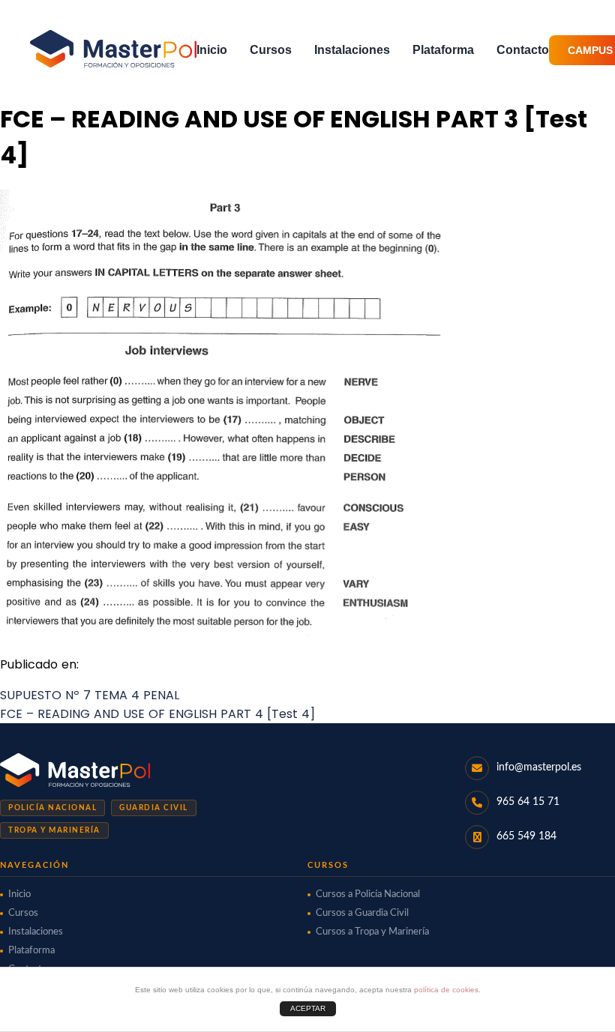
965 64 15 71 (528, 802)
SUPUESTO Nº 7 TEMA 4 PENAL (89, 695)
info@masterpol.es (538, 767)
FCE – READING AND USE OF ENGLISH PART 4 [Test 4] (157, 713)
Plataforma (443, 49)
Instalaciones (352, 49)
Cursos (271, 49)
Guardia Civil (153, 808)
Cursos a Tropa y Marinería (372, 932)
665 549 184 (526, 836)
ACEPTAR (308, 1008)
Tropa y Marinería (54, 830)
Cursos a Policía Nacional (368, 894)
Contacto (522, 49)
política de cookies (446, 990)
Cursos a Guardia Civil (362, 913)
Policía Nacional (52, 808)
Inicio (211, 49)
